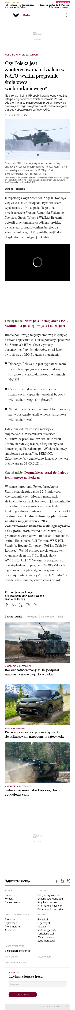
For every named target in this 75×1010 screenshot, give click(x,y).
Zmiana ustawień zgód (50, 898)
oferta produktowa (15, 962)
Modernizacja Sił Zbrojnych (21, 55)
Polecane (32, 616)
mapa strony (11, 957)
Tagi (60, 616)
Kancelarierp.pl (46, 933)
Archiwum (10, 930)
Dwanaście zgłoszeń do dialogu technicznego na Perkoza (36, 475)
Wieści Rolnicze (46, 937)
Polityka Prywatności (49, 895)
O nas (8, 895)
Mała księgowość (47, 930)
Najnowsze (47, 616)
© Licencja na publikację (19, 592)
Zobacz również (13, 616)
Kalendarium (44, 957)
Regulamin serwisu (48, 902)
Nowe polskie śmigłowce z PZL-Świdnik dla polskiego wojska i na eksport (37, 323)
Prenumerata (12, 926)
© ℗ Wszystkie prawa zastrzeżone (24, 595)
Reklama (10, 919)
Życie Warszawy (46, 940)
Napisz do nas (12, 902)
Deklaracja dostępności (50, 909)
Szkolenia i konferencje (18, 950)
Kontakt (9, 898)
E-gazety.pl (44, 923)
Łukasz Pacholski (15, 188)
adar (26, 15)
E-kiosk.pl (43, 919)
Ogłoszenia (11, 923)
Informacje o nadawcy (50, 905)
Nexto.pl (42, 926)
